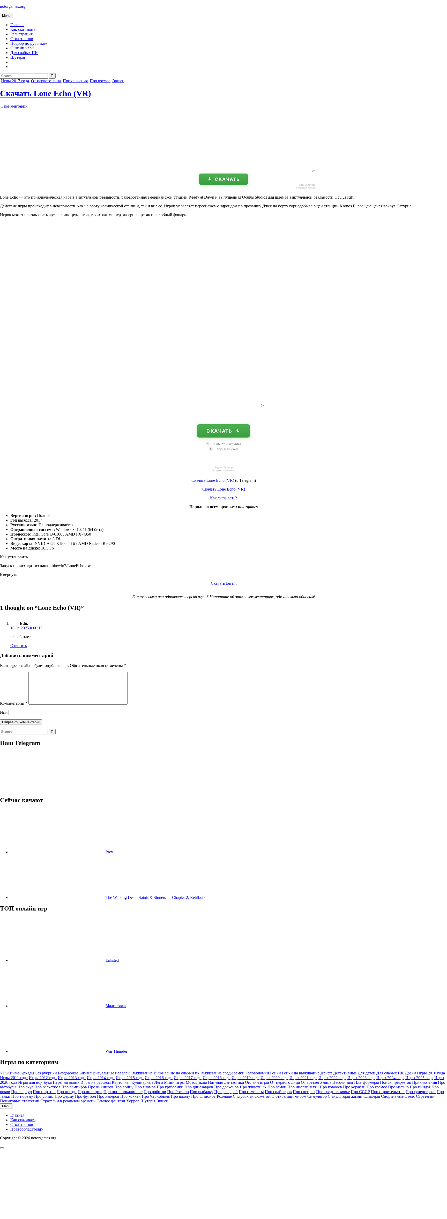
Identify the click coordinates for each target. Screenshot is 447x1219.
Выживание (142, 1073)
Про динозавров (198, 1087)
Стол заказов (21, 38)
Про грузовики (170, 1087)
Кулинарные (142, 1082)
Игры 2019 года (245, 1077)
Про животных (253, 1087)
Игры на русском (95, 1082)
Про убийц (44, 1096)
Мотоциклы (196, 1082)
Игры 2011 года (14, 1077)
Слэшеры (371, 1096)
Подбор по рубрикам (28, 43)
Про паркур (21, 1091)
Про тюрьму (22, 1096)
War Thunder (116, 1051)
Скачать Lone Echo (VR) (45, 93)
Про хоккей (130, 1096)
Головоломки (257, 1073)
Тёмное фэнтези (111, 1101)
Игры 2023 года (361, 1077)
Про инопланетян (303, 1087)
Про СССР (360, 1091)
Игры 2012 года (43, 1077)
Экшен (118, 81)
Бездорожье (68, 1073)
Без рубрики (46, 1073)
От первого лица (46, 81)
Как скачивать (22, 29)
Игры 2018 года (216, 1077)
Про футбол (85, 1096)
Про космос (100, 81)
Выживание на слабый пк (176, 1073)
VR (3, 1073)
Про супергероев (421, 1091)
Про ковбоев (331, 1087)
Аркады (27, 1073)
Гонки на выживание (300, 1073)
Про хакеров (108, 1096)
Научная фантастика (226, 1082)
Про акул (25, 1087)
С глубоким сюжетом (252, 1096)
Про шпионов (203, 1096)
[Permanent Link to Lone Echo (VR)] (58, 163)
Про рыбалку (201, 1091)
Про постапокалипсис (123, 1091)
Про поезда (67, 1091)
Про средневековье (333, 1091)
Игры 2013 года (72, 1077)
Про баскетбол (47, 1087)
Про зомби (276, 1087)
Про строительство (388, 1091)
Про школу (180, 1096)
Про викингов (100, 1087)
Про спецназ (304, 1091)
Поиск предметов (395, 1082)
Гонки (275, 1073)
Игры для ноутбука (35, 1082)
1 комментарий (14, 106)
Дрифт (326, 1073)
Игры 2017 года (15, 81)
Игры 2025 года (419, 1077)
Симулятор (317, 1096)
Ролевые (224, 1096)
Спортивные (392, 1096)
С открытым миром (289, 1096)
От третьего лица (316, 1082)
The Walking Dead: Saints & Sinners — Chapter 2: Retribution (157, 897)
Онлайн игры (22, 48)
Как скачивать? (223, 498)
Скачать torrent (223, 583)
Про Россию (178, 1091)
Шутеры (17, 57)
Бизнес (85, 1073)
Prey (109, 852)
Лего (158, 1082)
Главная (17, 24)
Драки (410, 1073)
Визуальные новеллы (111, 1073)
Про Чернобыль (156, 1096)
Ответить (18, 645)
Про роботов (155, 1091)
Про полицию (90, 1091)
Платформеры (366, 1082)
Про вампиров (74, 1087)
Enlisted (112, 960)
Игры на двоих (66, 1082)
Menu (6, 16)
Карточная (121, 1082)
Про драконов (226, 1087)
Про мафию (398, 1087)
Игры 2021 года (303, 1077)
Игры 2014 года (101, 1077)
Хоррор (132, 1101)
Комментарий (13, 703)
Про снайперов (278, 1091)
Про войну (123, 1087)
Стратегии (425, 1096)
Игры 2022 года (332, 1077)
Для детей (366, 1073)
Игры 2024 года (390, 1077)
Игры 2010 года (431, 1073)
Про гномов (145, 1087)
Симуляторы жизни (345, 1096)
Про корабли (354, 1087)
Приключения (75, 81)
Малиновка (116, 1006)
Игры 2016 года (159, 1077)
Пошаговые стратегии (19, 1101)
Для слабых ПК (24, 52)
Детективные (345, 1073)
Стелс (410, 1096)
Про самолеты (251, 1091)
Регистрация (21, 34)
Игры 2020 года (274, 1077)
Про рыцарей (226, 1091)
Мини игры (174, 1082)
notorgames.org (12, 6)
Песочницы (342, 1082)
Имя (4, 712)
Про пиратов (44, 1091)
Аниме (13, 1073)
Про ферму (64, 1096)
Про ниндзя (420, 1087)
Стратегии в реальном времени (68, 1101)
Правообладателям (26, 1129)
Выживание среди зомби (222, 1073)
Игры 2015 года (130, 1077)
